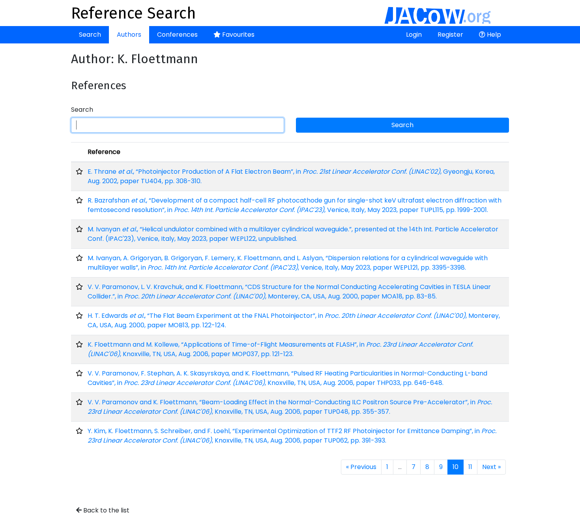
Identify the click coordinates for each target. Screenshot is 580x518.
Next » (491, 466)
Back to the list (105, 510)
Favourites (237, 34)
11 (470, 466)
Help (493, 34)
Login (414, 34)
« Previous (361, 466)
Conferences (177, 34)
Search (90, 34)
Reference (104, 151)
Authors (129, 34)
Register (450, 34)
